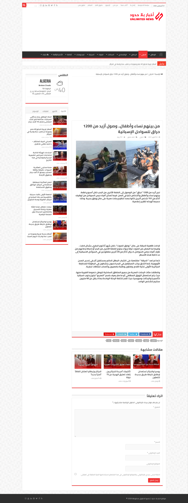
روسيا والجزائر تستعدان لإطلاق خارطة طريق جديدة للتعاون (147, 374)
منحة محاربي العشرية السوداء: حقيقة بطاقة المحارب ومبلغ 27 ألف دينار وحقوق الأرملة (41, 171)
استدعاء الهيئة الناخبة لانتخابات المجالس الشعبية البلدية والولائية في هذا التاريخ (40, 156)
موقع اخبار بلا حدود (158, 498)
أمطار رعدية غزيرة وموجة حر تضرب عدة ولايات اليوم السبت (39, 235)
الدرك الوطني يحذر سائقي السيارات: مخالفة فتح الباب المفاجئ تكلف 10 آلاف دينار (40, 119)
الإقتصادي (122, 54)
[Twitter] (52, 5)
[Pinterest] (49, 5)
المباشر (90, 5)
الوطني (153, 54)
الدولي (143, 54)
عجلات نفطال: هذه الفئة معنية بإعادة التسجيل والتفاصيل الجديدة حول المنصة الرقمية (41, 210)
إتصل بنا (132, 5)
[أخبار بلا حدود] (147, 15)
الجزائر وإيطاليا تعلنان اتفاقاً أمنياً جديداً (88, 372)
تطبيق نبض (81, 5)
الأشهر (54, 111)
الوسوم (35, 111)
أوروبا (146, 340)
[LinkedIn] (46, 5)
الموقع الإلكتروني (153, 463)
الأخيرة (63, 111)
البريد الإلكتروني (153, 452)
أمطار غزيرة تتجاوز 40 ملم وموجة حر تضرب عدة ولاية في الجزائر (133, 64)
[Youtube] (43, 5)
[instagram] (41, 5)
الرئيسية (161, 54)
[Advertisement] (74, 29)
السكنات (111, 54)
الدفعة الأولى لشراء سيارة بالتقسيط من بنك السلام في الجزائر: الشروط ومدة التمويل (40, 197)
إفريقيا (139, 340)
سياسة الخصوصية (143, 5)
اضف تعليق (131, 137)
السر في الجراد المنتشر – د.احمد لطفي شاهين (42, 143)
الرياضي (134, 54)
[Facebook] (54, 5)
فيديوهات (80, 54)
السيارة (91, 54)
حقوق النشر (99, 5)
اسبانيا (131, 340)
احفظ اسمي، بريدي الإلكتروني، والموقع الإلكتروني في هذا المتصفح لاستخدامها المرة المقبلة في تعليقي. (120, 474)
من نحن (115, 5)
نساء (108, 340)
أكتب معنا (124, 5)
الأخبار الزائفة (58, 54)
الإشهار (107, 5)
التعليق (156, 407)
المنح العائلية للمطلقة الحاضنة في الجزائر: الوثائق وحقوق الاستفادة (41, 185)
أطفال (154, 340)
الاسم (157, 442)
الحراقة (116, 340)
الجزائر (124, 340)
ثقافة (69, 54)
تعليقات (45, 111)
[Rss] (57, 5)
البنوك (101, 54)
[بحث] (24, 5)
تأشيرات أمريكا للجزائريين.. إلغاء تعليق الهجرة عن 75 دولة (118, 374)
